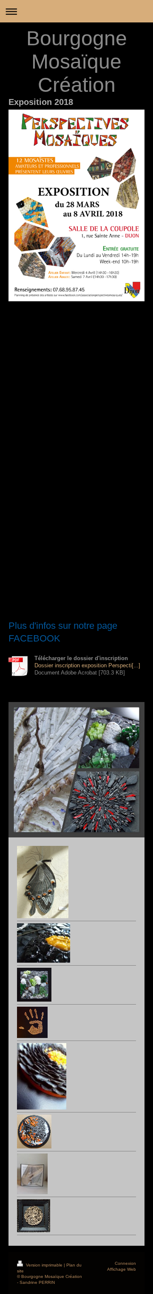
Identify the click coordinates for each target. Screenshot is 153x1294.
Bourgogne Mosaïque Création (76, 61)
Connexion (125, 1263)
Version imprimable (44, 1265)
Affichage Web (121, 1269)
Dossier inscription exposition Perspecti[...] (87, 666)
